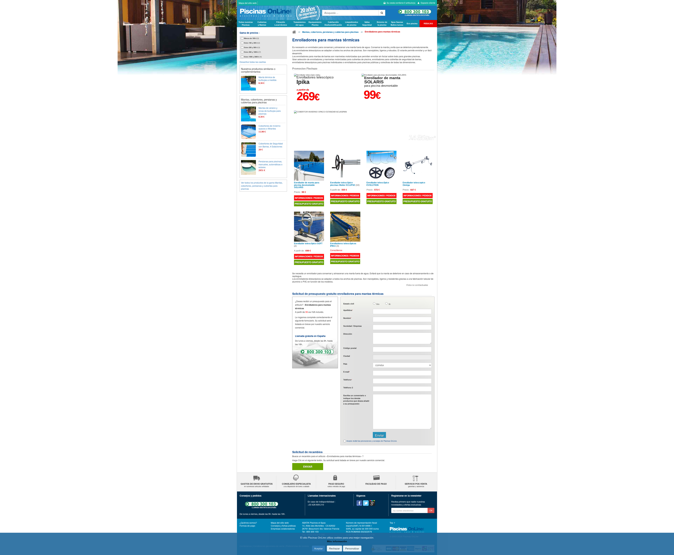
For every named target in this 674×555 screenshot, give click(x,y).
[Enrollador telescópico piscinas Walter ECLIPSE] (345, 166)
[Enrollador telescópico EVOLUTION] (381, 166)
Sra (377, 304)
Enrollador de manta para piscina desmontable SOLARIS (306, 185)
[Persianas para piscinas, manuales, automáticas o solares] (248, 167)
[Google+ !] (372, 503)
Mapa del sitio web (248, 2)
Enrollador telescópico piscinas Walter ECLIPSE (344, 184)
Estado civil (348, 303)
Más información (337, 541)
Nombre (347, 318)
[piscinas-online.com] (279, 13)
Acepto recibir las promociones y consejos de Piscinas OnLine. (371, 441)
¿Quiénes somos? (248, 522)
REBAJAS (428, 23)
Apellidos (348, 310)
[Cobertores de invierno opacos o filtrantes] (248, 131)
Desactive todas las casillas (253, 61)
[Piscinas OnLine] (294, 32)
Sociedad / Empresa (352, 326)
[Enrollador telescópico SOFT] (309, 227)
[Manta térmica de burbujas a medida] (248, 83)
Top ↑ (392, 522)
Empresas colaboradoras (283, 528)
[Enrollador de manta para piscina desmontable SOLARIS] (309, 166)
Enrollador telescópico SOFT (308, 244)
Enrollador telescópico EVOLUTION (377, 184)
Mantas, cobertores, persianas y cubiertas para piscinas (330, 32)
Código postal (349, 348)
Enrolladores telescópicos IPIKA (343, 244)
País (345, 364)
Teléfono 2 (348, 387)
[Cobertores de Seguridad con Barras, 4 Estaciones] (248, 149)
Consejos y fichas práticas (283, 525)
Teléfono (347, 379)
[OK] (381, 13)
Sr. (390, 304)
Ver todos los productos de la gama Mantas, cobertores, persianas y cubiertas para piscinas (262, 185)
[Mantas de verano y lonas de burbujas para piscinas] (248, 114)
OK (430, 510)
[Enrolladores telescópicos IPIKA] (345, 227)
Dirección (347, 334)
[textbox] (402, 349)
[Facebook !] (359, 503)
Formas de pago (247, 525)
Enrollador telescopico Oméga (414, 184)
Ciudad (346, 356)
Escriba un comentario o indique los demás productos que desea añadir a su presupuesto (356, 399)
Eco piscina (412, 23)
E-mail (346, 371)
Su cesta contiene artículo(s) (401, 2)
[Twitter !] (366, 503)
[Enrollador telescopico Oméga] (418, 166)
